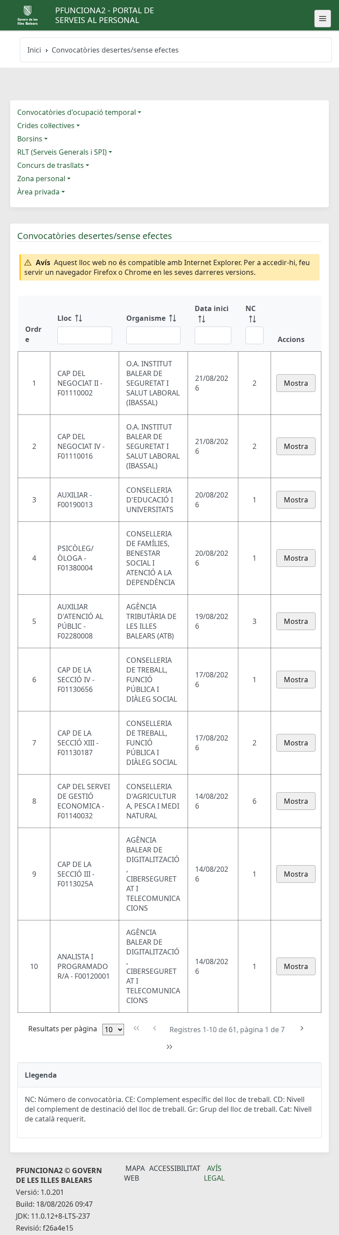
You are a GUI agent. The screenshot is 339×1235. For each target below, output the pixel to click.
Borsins (29, 139)
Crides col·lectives (46, 125)
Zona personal (41, 178)
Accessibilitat (174, 1168)
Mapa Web (134, 1173)
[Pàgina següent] (302, 1028)
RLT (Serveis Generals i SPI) (62, 152)
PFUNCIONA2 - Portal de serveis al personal (104, 15)
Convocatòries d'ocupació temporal (76, 112)
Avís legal (214, 1173)
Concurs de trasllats (50, 165)
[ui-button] (322, 18)
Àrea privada (38, 192)
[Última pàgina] (170, 1047)
